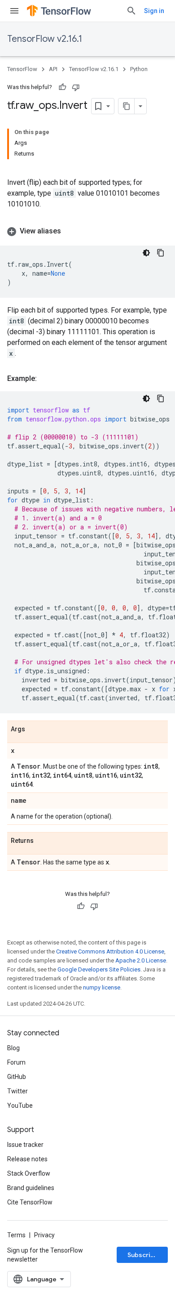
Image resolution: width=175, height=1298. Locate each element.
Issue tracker (25, 1144)
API (53, 69)
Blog (13, 1048)
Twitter (17, 1091)
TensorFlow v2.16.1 (44, 39)
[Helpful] (62, 87)
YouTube (20, 1105)
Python (139, 69)
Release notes (27, 1159)
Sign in (154, 10)
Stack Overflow (28, 1173)
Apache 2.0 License (140, 960)
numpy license (101, 987)
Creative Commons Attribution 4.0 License (110, 951)
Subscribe (142, 1255)
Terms (16, 1235)
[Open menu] (14, 11)
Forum (16, 1062)
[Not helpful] (76, 87)
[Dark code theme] (146, 253)
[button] (87, 231)
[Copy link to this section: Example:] (46, 378)
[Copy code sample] (160, 253)
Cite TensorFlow (29, 1202)
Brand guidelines (30, 1187)
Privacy (44, 1235)
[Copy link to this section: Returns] (43, 841)
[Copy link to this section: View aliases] (70, 231)
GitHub (16, 1076)
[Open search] (131, 10)
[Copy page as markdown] (126, 106)
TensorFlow (22, 69)
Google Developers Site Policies (98, 969)
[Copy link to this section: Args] (34, 729)
